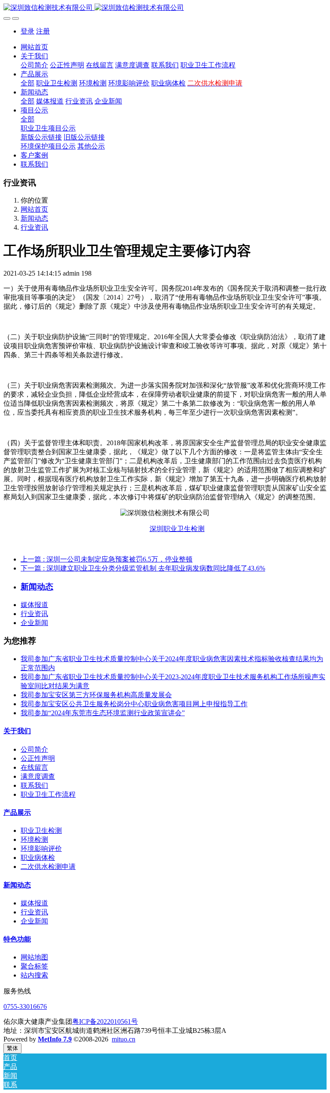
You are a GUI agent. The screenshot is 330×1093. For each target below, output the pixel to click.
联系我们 (34, 785)
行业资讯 (34, 227)
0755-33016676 (25, 1006)
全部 (27, 83)
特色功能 (17, 939)
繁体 (12, 1048)
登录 (27, 31)
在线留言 (34, 767)
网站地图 (34, 957)
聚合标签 (34, 966)
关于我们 (17, 731)
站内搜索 (34, 975)
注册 (43, 31)
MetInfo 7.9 (55, 1039)
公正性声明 (38, 758)
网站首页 (34, 47)
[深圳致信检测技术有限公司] (165, 7)
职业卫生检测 (41, 830)
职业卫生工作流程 (48, 794)
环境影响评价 (41, 848)
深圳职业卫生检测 (177, 528)
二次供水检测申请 (48, 866)
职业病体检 (38, 857)
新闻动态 (34, 218)
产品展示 (17, 812)
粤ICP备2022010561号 (105, 1021)
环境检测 (34, 839)
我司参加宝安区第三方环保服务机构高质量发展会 (96, 694)
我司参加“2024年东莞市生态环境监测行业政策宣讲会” (103, 713)
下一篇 (143, 568)
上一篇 (106, 559)
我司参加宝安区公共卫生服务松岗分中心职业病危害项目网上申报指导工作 (134, 703)
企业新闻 (34, 622)
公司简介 (34, 749)
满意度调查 (38, 776)
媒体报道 (34, 604)
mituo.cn (123, 1039)
